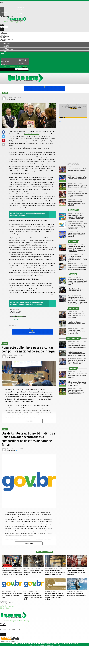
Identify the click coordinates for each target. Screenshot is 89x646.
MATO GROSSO (4, 36)
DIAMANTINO (4, 33)
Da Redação (12, 99)
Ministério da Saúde (19, 316)
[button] (2, 2)
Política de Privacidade (11, 11)
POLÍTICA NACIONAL (6, 39)
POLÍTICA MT (4, 35)
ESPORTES (3, 40)
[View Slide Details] (44, 90)
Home (2, 32)
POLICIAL (3, 38)
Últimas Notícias (11, 14)
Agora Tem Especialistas (31, 134)
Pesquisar (11, 69)
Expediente (22, 59)
